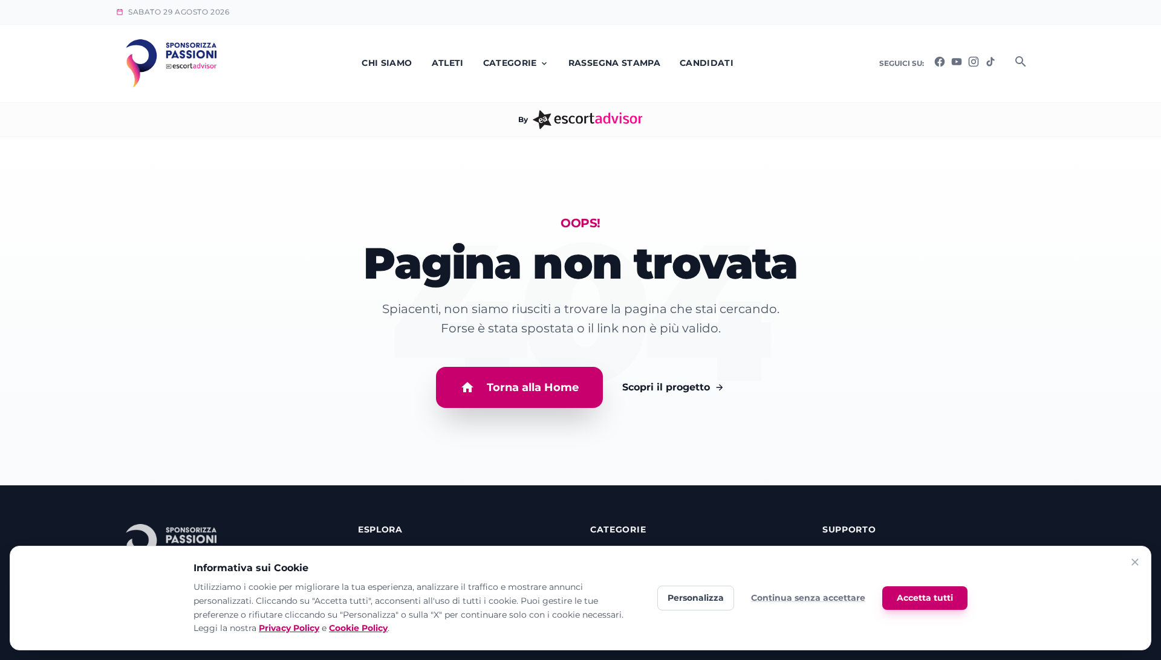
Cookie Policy (358, 628)
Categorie (510, 62)
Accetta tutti (925, 597)
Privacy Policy (289, 628)
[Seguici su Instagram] (974, 64)
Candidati (706, 62)
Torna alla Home (533, 387)
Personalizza (696, 597)
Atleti (448, 62)
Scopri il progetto (666, 387)
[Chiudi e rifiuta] (1135, 564)
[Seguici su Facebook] (940, 64)
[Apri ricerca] (1020, 63)
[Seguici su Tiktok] (990, 64)
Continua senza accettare (808, 597)
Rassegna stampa (614, 62)
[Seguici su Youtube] (957, 64)
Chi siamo (387, 62)
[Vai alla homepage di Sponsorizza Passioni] (171, 63)
